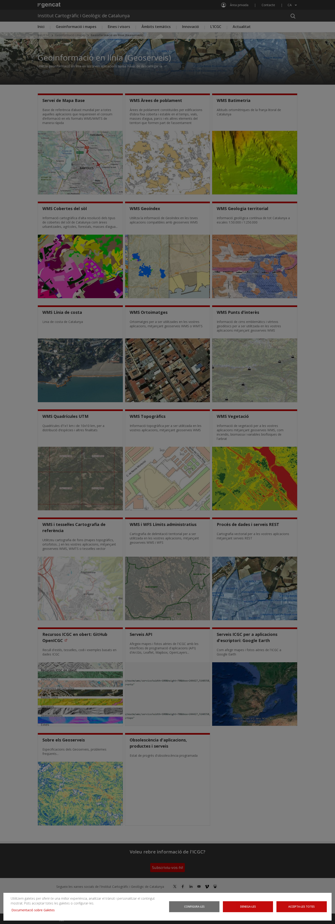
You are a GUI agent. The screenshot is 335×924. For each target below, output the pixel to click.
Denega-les (248, 906)
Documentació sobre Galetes (35, 910)
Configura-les (194, 906)
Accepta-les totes (301, 906)
